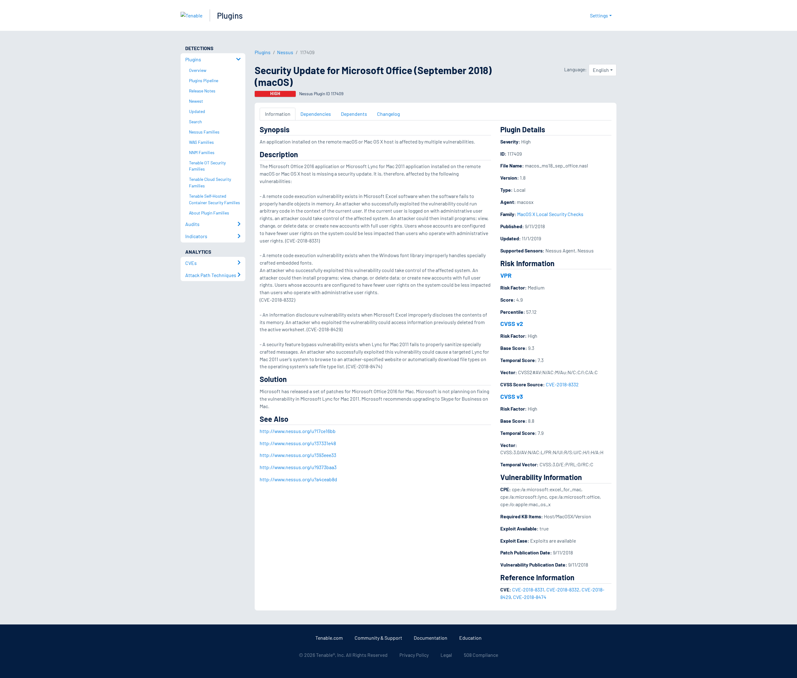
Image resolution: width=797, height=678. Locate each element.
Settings (599, 15)
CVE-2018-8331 (528, 589)
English (601, 70)
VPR (506, 275)
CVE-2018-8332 (562, 384)
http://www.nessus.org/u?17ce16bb (298, 431)
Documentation (430, 638)
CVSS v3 (511, 396)
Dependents (354, 114)
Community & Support (378, 638)
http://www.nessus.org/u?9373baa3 (298, 467)
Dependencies (315, 114)
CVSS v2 (511, 323)
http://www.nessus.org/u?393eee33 (298, 455)
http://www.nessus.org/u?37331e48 (298, 443)
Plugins (230, 15)
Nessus (285, 52)
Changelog (388, 114)
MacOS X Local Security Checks (550, 214)
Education (470, 638)
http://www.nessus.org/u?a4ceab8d (298, 479)
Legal (446, 655)
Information (277, 114)
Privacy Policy (414, 655)
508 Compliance (481, 655)
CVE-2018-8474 (529, 597)
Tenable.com (329, 638)
